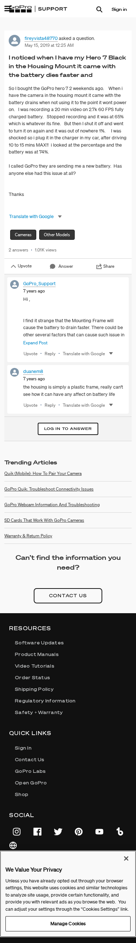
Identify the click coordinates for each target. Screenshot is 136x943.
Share (108, 266)
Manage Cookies (68, 924)
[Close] (126, 858)
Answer (65, 266)
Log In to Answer (68, 428)
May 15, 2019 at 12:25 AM (49, 45)
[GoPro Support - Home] (38, 9)
